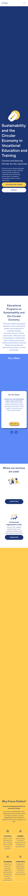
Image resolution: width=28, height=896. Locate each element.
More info (14, 424)
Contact (14, 190)
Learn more (14, 501)
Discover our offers (14, 184)
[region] (14, 412)
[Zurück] (12, 432)
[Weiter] (16, 432)
